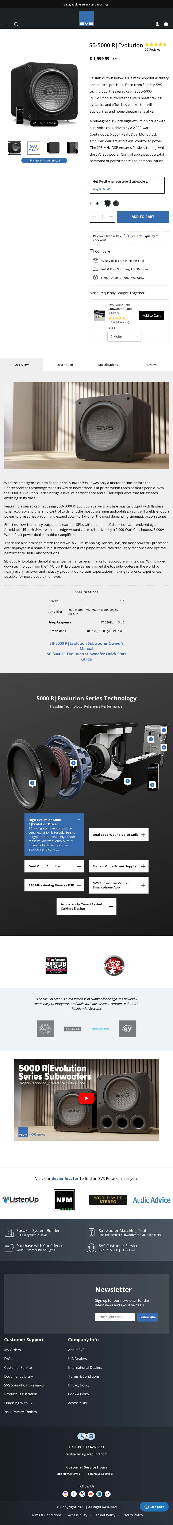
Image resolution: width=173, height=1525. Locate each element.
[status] (143, 217)
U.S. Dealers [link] (77, 1358)
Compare (102, 251)
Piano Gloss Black (116, 203)
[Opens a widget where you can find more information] (154, 1507)
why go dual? (101, 189)
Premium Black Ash (107, 203)
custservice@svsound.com (86, 1454)
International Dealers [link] (85, 1367)
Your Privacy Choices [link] (20, 1411)
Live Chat (129, 1250)
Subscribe (147, 1317)
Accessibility (77, 1515)
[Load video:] (86, 1099)
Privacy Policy (132, 1515)
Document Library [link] (18, 1376)
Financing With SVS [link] (19, 1403)
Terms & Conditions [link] (84, 1376)
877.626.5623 (108, 1250)
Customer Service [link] (18, 1367)
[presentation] (100, 1029)
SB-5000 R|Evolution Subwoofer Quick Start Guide (86, 656)
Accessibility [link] (77, 1403)
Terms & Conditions (46, 1515)
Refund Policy (104, 1515)
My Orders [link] (12, 1349)
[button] (7, 24)
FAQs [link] (8, 1358)
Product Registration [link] (20, 1394)
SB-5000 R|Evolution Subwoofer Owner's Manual (87, 646)
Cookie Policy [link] (78, 1394)
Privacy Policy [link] (78, 1385)
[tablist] (21, 364)
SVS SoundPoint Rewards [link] (24, 1385)
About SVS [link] (76, 1349)
